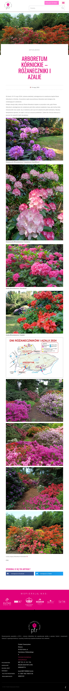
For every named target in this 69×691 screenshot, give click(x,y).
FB (27, 556)
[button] (63, 3)
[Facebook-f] (65, 687)
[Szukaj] (63, 8)
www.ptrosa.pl (22, 660)
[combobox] (45, 8)
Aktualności (34, 50)
